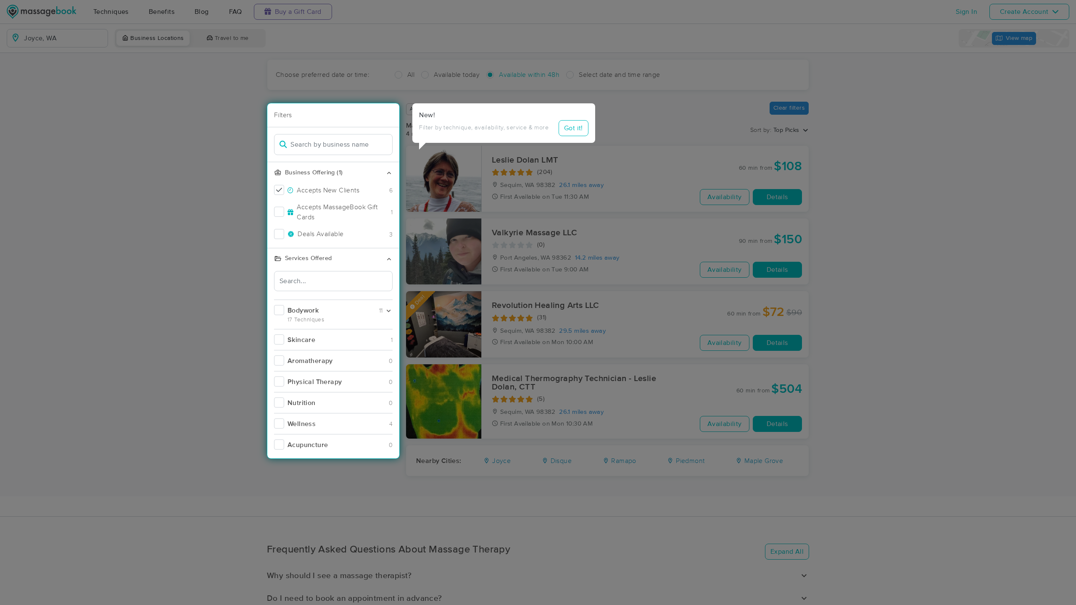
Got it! (573, 128)
